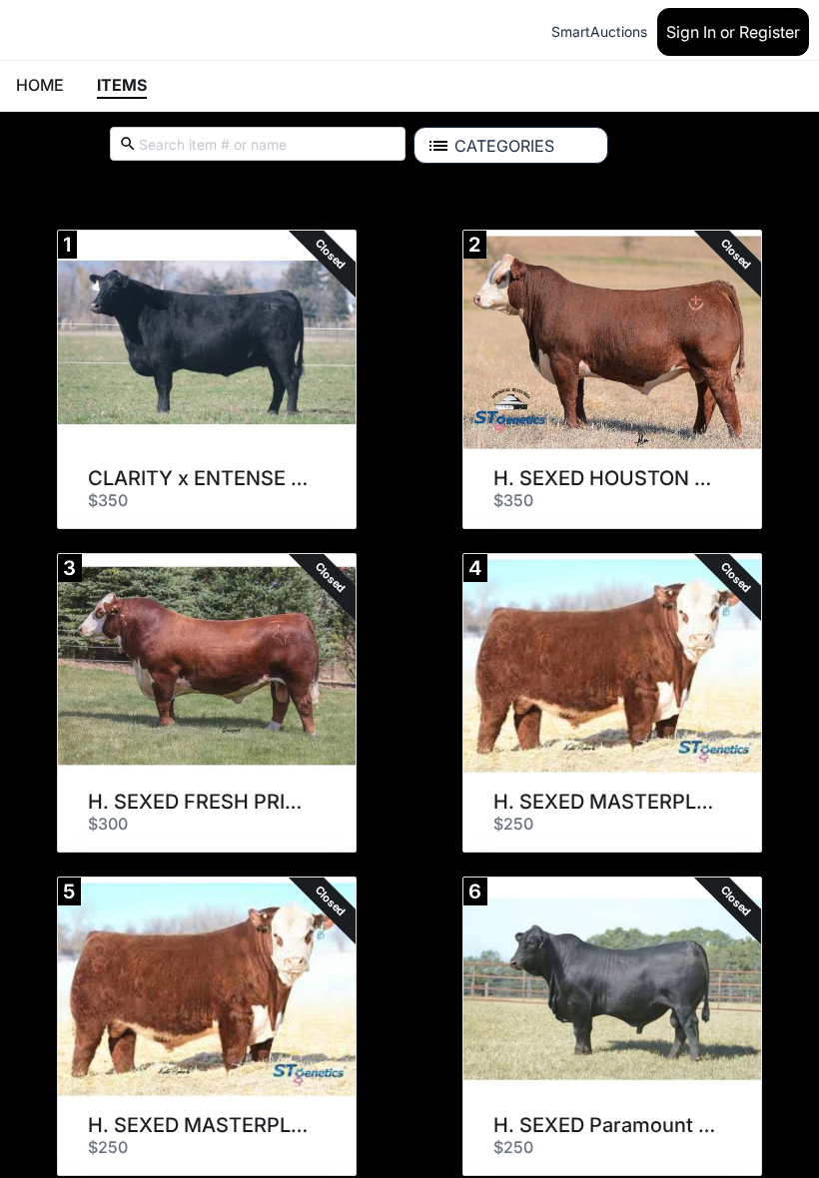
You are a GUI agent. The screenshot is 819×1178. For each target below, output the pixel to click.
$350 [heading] (108, 500)
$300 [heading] (108, 824)
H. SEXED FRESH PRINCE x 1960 (200, 802)
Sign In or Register (733, 32)
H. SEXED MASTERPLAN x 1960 (605, 802)
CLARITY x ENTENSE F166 (200, 478)
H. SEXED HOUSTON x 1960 (605, 478)
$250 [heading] (513, 824)
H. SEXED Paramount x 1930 (605, 1125)
